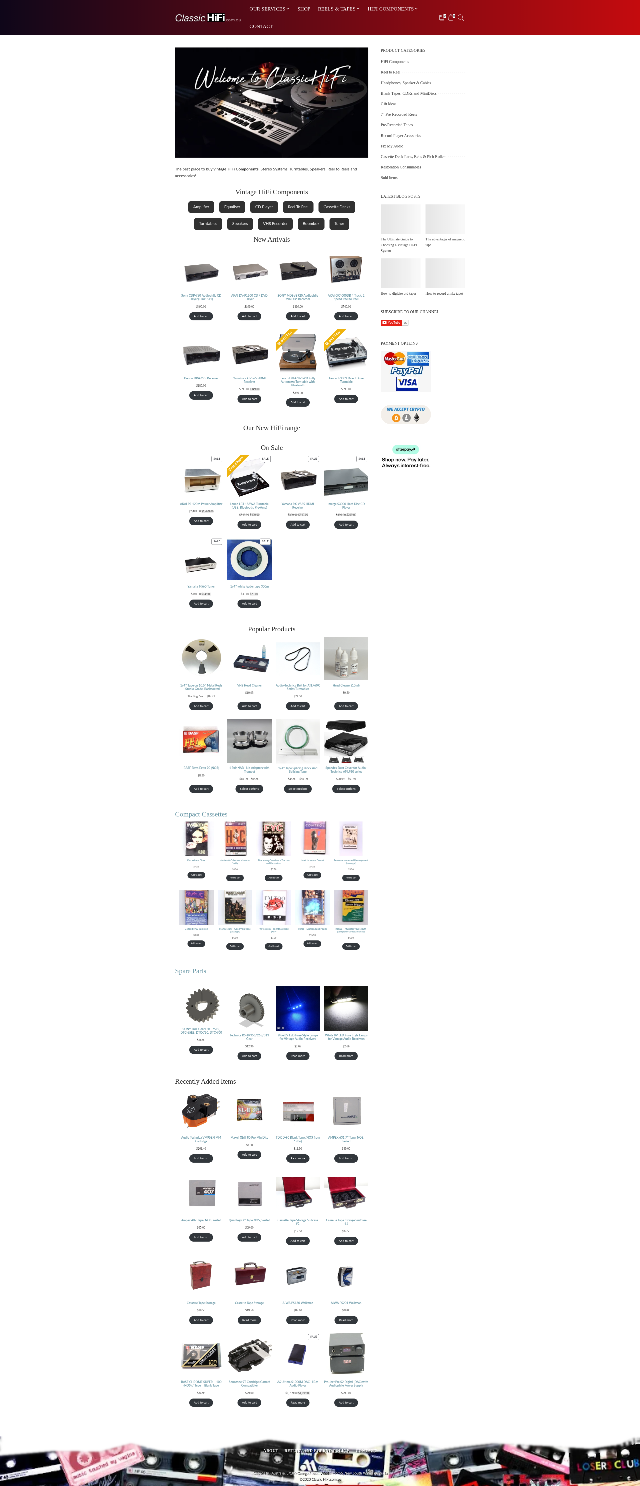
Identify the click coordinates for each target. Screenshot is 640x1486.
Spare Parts (190, 971)
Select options (249, 788)
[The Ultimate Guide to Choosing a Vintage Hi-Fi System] (400, 219)
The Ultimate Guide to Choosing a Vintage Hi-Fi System (399, 244)
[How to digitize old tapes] (400, 273)
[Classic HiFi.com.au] (208, 17)
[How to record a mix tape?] (445, 273)
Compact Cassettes (201, 814)
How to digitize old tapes (398, 293)
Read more (298, 1055)
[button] (201, 207)
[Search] (461, 17)
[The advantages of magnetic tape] (445, 219)
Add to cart (201, 316)
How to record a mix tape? (444, 293)
